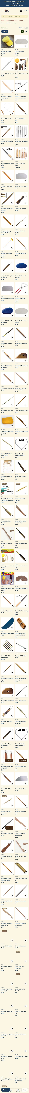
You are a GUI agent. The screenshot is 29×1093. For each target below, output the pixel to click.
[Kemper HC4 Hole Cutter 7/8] (21, 868)
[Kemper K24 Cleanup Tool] (7, 378)
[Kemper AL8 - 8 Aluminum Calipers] (21, 443)
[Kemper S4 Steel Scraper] (21, 176)
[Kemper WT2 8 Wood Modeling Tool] (7, 913)
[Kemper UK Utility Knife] (21, 645)
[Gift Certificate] (21, 11)
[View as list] (26, 31)
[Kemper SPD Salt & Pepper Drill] (21, 956)
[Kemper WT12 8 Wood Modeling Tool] (21, 913)
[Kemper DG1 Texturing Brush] (7, 333)
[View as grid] (22, 31)
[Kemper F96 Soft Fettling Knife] (21, 600)
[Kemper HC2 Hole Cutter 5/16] (21, 556)
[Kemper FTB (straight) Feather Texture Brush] (21, 86)
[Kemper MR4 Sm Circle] (21, 891)
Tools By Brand (13, 20)
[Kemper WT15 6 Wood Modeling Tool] (21, 668)
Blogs (7, 5)
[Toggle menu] (2, 11)
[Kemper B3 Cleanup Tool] (21, 333)
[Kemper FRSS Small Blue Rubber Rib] (7, 310)
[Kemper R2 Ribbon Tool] (21, 243)
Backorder (9, 760)
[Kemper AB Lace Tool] (7, 600)
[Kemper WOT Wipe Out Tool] (7, 176)
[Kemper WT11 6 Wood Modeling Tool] (21, 378)
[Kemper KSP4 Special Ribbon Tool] (7, 355)
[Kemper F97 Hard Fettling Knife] (7, 153)
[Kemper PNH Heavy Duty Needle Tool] (7, 266)
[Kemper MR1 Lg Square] (7, 1069)
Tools (7, 20)
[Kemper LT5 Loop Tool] (21, 198)
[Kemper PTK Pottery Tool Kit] (21, 63)
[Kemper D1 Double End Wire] (21, 1001)
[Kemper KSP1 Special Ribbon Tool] (21, 711)
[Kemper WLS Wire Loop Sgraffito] (7, 198)
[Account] (24, 11)
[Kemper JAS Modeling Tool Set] (7, 466)
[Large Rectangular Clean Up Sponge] (7, 421)
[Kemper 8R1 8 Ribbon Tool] (21, 421)
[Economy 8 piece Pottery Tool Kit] (7, 556)
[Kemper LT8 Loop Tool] (7, 936)
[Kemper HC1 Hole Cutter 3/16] (21, 533)
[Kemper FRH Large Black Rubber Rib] (7, 1024)
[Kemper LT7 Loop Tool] (21, 936)
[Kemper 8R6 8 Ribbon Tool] (21, 1024)
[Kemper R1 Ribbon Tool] (7, 1001)
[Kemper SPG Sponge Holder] (7, 243)
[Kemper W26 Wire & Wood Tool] (7, 801)
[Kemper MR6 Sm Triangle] (21, 1046)
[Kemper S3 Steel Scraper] (7, 288)
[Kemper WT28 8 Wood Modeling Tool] (21, 823)
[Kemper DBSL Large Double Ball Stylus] (7, 221)
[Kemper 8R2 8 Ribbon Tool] (21, 108)
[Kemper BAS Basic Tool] (7, 400)
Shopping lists (14, 5)
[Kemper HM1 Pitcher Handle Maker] (7, 733)
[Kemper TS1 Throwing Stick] (21, 846)
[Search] (26, 16)
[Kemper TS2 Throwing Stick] (7, 533)
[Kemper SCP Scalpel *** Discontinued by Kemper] (7, 488)
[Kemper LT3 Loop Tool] (7, 711)
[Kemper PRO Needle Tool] (7, 63)
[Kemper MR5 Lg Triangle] (7, 823)
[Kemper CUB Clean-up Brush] (7, 891)
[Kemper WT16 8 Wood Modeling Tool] (7, 443)
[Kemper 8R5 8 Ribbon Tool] (21, 756)
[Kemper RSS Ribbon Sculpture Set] (7, 645)
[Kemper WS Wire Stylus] (7, 131)
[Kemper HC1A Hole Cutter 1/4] (7, 511)
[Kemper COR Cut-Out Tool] (21, 466)
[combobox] (14, 16)
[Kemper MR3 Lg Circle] (21, 690)
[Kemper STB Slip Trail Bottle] (7, 1046)
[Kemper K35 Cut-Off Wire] (7, 108)
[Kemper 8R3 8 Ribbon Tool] (7, 778)
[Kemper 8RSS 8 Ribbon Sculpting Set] (7, 756)
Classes (21, 5)
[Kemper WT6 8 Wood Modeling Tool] (7, 86)
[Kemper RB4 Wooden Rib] (7, 690)
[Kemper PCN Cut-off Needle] (21, 221)
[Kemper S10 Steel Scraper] (21, 41)
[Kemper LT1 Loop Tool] (7, 846)
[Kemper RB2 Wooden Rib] (21, 355)
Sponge (3, 429)
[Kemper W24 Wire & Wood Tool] (21, 488)
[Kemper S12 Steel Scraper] (7, 623)
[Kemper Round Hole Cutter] (21, 153)
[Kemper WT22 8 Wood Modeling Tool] (7, 979)
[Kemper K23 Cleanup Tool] (21, 400)
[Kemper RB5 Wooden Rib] (21, 578)
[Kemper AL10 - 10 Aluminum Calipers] (21, 733)
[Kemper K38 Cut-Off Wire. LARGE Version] (21, 623)
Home (2, 20)
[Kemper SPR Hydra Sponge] (7, 41)
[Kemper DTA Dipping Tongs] (21, 288)
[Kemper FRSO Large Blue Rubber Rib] (21, 266)
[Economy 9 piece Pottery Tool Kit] (7, 578)
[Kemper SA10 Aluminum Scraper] (21, 310)
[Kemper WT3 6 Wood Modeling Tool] (21, 511)
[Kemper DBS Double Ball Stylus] (7, 668)
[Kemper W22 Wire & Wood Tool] (21, 979)
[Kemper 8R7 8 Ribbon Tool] (21, 801)
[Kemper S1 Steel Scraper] (21, 778)
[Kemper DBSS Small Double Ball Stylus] (7, 868)
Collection (8, 23)
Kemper (21, 20)
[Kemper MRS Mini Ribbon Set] (21, 131)
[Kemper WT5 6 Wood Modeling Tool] (21, 1069)
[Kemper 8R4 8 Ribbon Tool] (7, 956)
